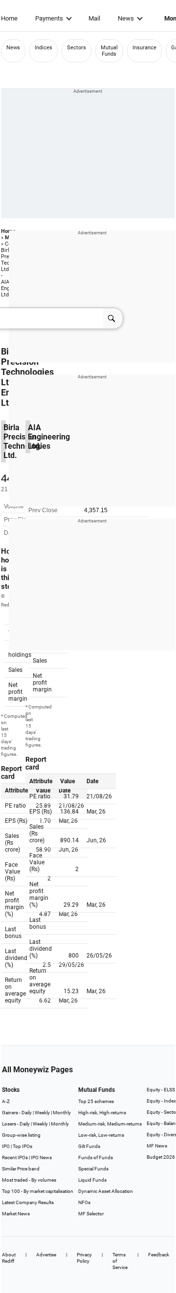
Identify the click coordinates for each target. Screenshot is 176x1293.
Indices (43, 47)
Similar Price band (21, 1169)
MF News (157, 1146)
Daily (27, 1112)
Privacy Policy (84, 1257)
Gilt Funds (89, 1146)
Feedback (158, 1254)
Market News (16, 1213)
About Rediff (9, 1257)
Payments (49, 18)
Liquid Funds (92, 1180)
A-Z (6, 1101)
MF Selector (91, 1213)
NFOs (84, 1202)
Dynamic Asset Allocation (105, 1191)
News (126, 18)
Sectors (76, 47)
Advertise (46, 1254)
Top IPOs (22, 1146)
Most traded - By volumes (29, 1180)
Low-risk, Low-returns (101, 1135)
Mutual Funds (109, 50)
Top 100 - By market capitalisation (37, 1191)
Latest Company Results (28, 1202)
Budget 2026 (161, 1157)
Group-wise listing (21, 1135)
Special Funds (93, 1169)
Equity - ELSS (161, 1089)
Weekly (42, 1112)
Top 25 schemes (96, 1101)
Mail (94, 18)
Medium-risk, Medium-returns (110, 1124)
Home (9, 18)
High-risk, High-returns (102, 1112)
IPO (6, 1146)
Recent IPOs (15, 1157)
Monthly (62, 1112)
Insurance (144, 47)
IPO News (41, 1157)
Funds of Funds (95, 1157)
